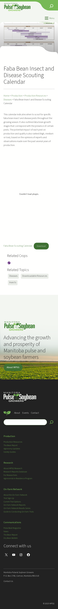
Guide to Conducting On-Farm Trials (19, 511)
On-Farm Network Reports (14, 505)
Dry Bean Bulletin (11, 538)
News (6, 531)
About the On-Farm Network (15, 494)
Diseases (13, 276)
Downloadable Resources (34, 276)
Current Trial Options (12, 501)
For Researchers (10, 475)
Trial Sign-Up (9, 498)
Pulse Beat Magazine (12, 528)
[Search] (51, 422)
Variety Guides (10, 451)
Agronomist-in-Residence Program (18, 478)
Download (41, 246)
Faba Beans (9, 263)
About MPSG (13, 367)
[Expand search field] (51, 6)
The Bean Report (10, 445)
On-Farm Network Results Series (17, 508)
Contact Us (8, 581)
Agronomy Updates (12, 448)
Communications (12, 522)
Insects (12, 282)
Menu (51, 18)
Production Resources (13, 441)
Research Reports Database (15, 471)
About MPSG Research (13, 468)
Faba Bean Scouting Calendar (18, 246)
